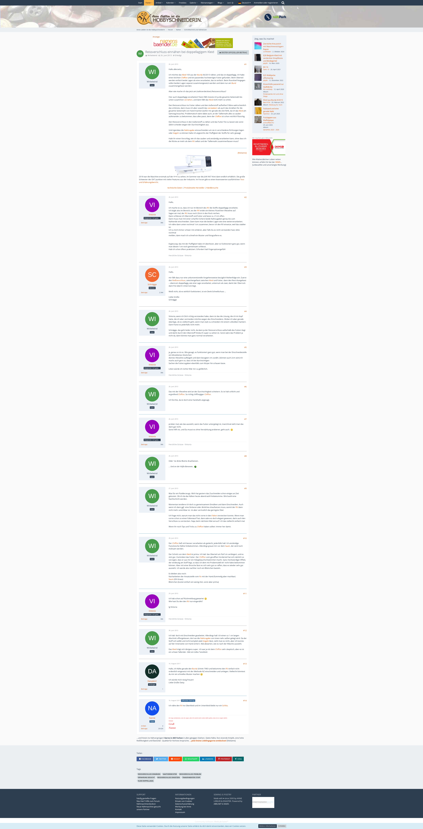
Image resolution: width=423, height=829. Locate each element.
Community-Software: (211, 821)
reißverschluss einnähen (149, 774)
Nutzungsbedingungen (185, 798)
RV (193, 141)
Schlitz (225, 705)
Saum (227, 546)
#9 (245, 488)
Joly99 (265, 63)
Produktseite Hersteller (194, 187)
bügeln (176, 133)
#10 (245, 538)
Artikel (143, 726)
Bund (234, 83)
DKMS (277, 162)
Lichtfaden (267, 52)
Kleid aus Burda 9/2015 (273, 100)
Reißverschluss (178, 280)
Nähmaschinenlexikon (146, 804)
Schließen (282, 826)
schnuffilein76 (268, 123)
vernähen (188, 99)
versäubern (213, 108)
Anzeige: (156, 36)
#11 (245, 593)
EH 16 (265, 67)
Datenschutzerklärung (184, 804)
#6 (245, 386)
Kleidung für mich (275, 105)
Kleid (184, 74)
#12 (245, 630)
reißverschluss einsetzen (168, 777)
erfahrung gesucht (146, 777)
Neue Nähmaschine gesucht (149, 806)
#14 (245, 700)
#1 (245, 64)
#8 (245, 456)
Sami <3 (266, 69)
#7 (245, 419)
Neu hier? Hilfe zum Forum (148, 801)
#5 (245, 347)
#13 (245, 663)
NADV (226, 804)
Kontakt (178, 809)
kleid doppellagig (145, 781)
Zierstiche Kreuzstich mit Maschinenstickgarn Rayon (273, 46)
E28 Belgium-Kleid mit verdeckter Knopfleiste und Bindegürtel (273, 58)
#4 (245, 311)
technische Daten (174, 187)
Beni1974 (266, 102)
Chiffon (184, 77)
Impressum (180, 812)
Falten (214, 515)
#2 (245, 197)
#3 (245, 267)
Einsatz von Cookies (183, 801)
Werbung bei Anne (183, 806)
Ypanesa (266, 114)
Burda (199, 74)
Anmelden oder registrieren (266, 2)
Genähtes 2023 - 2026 (271, 130)
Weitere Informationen (267, 826)
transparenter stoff (191, 777)
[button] (244, 3)
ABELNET (218, 804)
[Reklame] (242, 153)
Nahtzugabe (189, 130)
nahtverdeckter (170, 774)
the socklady (267, 89)
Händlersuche (212, 187)
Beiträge (144, 223)
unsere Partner (143, 809)
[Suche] (283, 3)
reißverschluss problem (190, 774)
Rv (200, 576)
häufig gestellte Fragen (146, 798)
